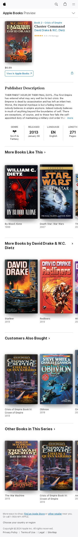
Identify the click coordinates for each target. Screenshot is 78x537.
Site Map (52, 532)
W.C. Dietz (58, 30)
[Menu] (73, 4)
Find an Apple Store (34, 514)
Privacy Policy (10, 532)
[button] (56, 4)
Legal (41, 532)
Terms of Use (28, 532)
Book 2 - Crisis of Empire (48, 22)
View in (18, 73)
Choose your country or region (19, 522)
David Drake (41, 30)
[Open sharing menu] (72, 73)
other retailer (55, 514)
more (70, 118)
